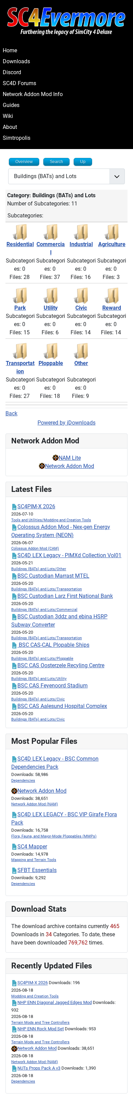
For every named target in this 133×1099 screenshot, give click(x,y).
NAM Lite (70, 458)
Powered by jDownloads (66, 422)
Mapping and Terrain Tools (33, 860)
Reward (111, 308)
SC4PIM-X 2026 (36, 506)
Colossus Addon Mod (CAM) (35, 548)
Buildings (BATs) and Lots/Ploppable (42, 658)
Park (20, 308)
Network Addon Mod (69, 466)
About (10, 127)
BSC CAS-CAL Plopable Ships (53, 645)
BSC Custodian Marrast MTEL (53, 576)
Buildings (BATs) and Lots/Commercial (44, 609)
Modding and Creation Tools (35, 996)
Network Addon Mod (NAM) (34, 804)
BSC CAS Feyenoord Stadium (52, 685)
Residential (20, 244)
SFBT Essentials (37, 870)
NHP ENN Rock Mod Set (40, 1028)
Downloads (16, 61)
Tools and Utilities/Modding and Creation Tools (51, 520)
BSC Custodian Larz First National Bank (65, 596)
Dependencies (23, 780)
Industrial (81, 244)
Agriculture (111, 244)
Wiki (8, 116)
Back (11, 413)
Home (10, 50)
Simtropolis (16, 138)
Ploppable (51, 363)
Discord (12, 72)
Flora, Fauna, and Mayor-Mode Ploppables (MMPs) (54, 836)
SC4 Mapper (32, 846)
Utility (51, 308)
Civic (81, 308)
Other (81, 363)
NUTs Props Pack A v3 (38, 1068)
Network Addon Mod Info (33, 94)
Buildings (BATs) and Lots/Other (38, 569)
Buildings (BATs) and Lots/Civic (38, 699)
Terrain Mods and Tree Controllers (40, 1022)
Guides (11, 105)
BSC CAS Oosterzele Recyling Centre (60, 665)
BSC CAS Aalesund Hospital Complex (62, 706)
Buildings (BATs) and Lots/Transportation (46, 589)
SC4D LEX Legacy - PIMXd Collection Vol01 (69, 555)
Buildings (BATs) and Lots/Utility (38, 678)
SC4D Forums (19, 83)
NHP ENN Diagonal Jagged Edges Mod (54, 1002)
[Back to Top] (121, 1086)
